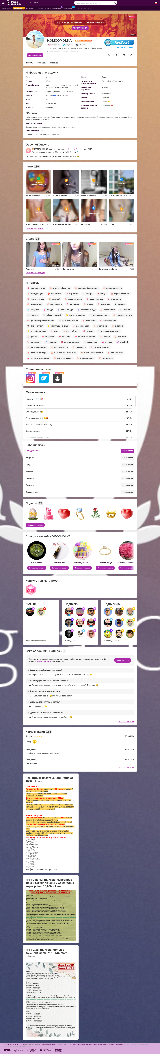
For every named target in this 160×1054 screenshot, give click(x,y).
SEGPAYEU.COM (66, 1044)
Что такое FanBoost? (125, 47)
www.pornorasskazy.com (32, 1044)
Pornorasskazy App (85, 8)
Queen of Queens (74, 149)
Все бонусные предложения (49, 8)
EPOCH (57, 1044)
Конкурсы (68, 8)
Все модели (6, 8)
